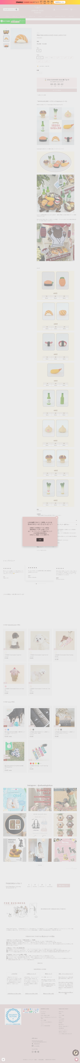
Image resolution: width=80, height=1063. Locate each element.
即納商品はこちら (60, 2)
